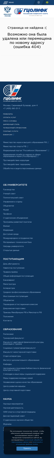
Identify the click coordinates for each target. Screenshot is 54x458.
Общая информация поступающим (18, 276)
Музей (6, 210)
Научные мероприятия (13, 404)
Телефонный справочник (14, 128)
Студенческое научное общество (18, 420)
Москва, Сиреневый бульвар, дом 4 (20, 105)
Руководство (9, 189)
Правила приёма (10, 272)
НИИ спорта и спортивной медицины (19, 412)
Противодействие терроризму (16, 164)
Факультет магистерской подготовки (19, 352)
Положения (8, 316)
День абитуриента (11, 264)
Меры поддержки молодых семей (18, 378)
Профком (7, 214)
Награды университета (13, 246)
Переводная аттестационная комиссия (20, 304)
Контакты (7, 320)
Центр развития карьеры (14, 386)
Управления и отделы (12, 202)
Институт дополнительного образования (21, 360)
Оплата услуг (9, 117)
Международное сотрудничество (18, 238)
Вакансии (8, 134)
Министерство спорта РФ (15, 146)
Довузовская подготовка (14, 308)
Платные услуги (10, 131)
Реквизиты (8, 114)
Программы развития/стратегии (17, 222)
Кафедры (7, 364)
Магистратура (9, 284)
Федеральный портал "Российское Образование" (25, 150)
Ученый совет (9, 194)
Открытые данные (11, 250)
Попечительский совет (13, 198)
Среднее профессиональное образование (22, 292)
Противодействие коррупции (16, 160)
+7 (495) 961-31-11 (11, 108)
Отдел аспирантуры (12, 356)
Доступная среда (10, 234)
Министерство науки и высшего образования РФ (25, 142)
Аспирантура (9, 288)
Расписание (8, 334)
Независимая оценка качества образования (22, 382)
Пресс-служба (10, 121)
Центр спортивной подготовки (16, 390)
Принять (27, 448)
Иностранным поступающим (15, 296)
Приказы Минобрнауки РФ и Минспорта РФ (22, 312)
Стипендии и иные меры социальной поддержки (24, 374)
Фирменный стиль (11, 124)
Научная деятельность (13, 408)
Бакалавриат (9, 280)
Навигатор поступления (13, 268)
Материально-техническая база (17, 242)
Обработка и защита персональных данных (22, 168)
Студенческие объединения (15, 218)
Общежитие (8, 206)
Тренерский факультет (13, 338)
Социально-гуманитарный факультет (19, 348)
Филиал (6, 226)
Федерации (8, 230)
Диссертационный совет (14, 416)
